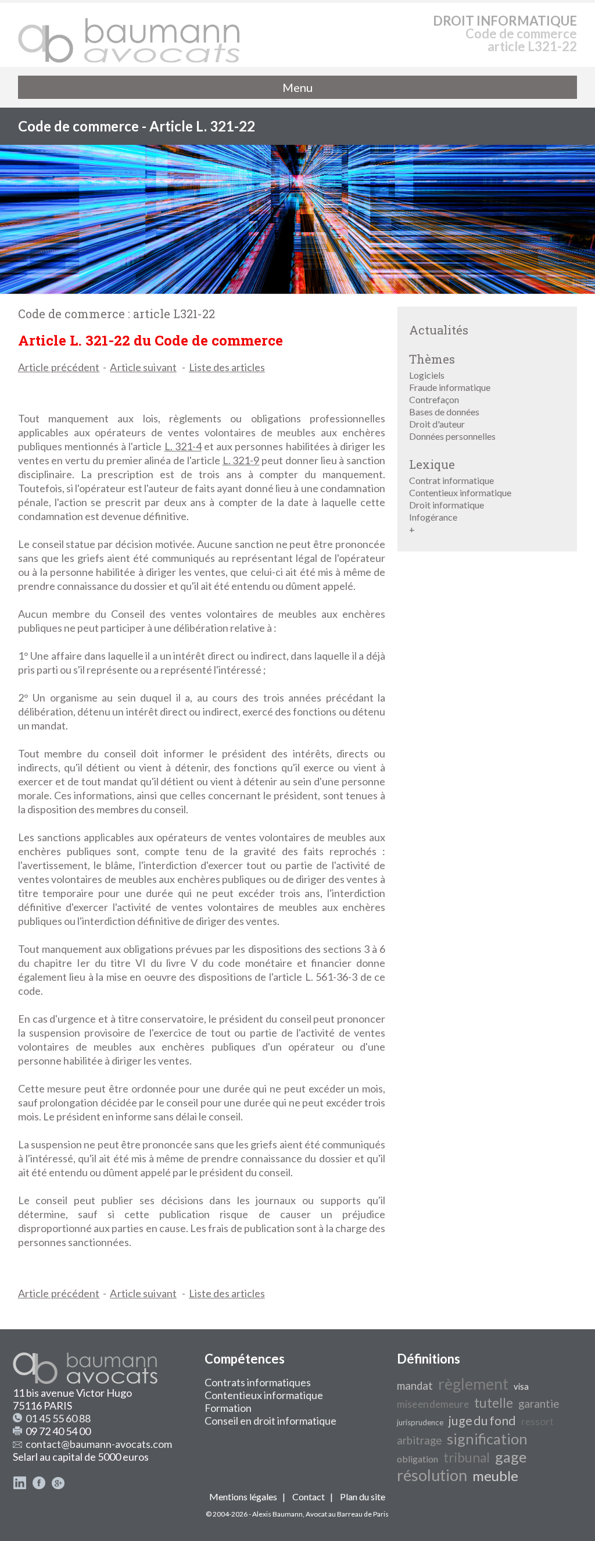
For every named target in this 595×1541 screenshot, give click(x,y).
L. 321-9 (241, 460)
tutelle (493, 1403)
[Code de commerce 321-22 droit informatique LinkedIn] (20, 1485)
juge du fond (482, 1420)
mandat (415, 1385)
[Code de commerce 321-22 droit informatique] (129, 34)
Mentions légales (243, 1496)
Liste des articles (227, 367)
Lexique (432, 464)
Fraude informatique (449, 387)
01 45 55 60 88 (58, 1418)
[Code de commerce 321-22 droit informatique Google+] (58, 1485)
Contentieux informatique (460, 492)
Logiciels (427, 374)
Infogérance (433, 516)
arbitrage (419, 1440)
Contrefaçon (434, 399)
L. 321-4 (183, 446)
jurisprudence (420, 1422)
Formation (228, 1407)
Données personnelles (452, 436)
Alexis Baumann (277, 1514)
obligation (417, 1458)
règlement (473, 1384)
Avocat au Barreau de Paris (347, 1514)
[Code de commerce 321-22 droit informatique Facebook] (39, 1485)
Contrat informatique (451, 480)
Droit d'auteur (437, 423)
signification (487, 1438)
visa (521, 1386)
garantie (538, 1403)
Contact (308, 1496)
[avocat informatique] (297, 290)
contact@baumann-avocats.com (99, 1443)
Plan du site (362, 1496)
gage (510, 1456)
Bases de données (444, 411)
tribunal (466, 1457)
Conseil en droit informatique (270, 1420)
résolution (432, 1475)
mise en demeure (433, 1404)
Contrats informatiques (258, 1382)
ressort (537, 1421)
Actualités (438, 329)
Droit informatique (446, 504)
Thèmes (432, 358)
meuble (495, 1475)
